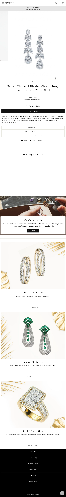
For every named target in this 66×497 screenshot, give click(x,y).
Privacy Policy (33, 470)
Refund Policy (33, 458)
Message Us (33, 128)
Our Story (33, 231)
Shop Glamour (33, 376)
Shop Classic (33, 307)
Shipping (26, 100)
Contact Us (33, 476)
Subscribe (33, 452)
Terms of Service (33, 464)
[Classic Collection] (33, 265)
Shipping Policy (33, 482)
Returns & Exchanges (33, 135)
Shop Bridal (33, 445)
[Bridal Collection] (33, 404)
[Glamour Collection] (33, 335)
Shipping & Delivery (33, 131)
